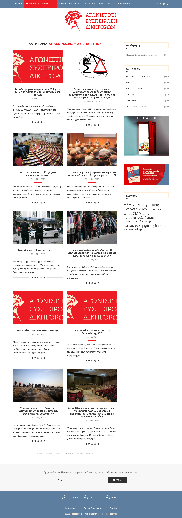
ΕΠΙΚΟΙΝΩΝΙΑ (124, 4)
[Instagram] (160, 4)
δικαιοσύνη (131, 221)
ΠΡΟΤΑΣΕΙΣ (147, 100)
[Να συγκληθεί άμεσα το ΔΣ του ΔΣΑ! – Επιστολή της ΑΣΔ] (92, 307)
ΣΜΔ (137, 213)
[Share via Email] (44, 122)
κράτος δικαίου (154, 226)
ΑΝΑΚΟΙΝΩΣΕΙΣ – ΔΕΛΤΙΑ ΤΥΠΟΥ (40, 4)
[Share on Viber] (41, 122)
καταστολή (133, 225)
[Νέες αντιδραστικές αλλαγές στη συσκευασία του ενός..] (38, 149)
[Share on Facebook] (32, 122)
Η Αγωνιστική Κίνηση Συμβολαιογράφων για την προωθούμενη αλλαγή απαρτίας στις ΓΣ (92, 174)
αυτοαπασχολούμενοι (139, 218)
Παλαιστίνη (128, 214)
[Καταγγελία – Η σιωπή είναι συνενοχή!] (38, 307)
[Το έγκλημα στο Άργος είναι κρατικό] (38, 227)
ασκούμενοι (145, 214)
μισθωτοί (128, 229)
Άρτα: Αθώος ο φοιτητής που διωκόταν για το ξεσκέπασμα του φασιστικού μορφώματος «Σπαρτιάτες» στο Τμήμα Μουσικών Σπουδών (92, 412)
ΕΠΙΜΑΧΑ (147, 94)
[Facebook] (157, 4)
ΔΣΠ (134, 205)
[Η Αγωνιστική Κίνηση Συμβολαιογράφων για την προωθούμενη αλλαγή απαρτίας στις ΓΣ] (92, 149)
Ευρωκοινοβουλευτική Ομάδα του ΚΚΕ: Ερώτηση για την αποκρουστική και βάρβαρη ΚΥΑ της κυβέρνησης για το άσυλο (92, 253)
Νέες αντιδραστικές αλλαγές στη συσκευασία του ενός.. (37, 174)
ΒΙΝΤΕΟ (111, 4)
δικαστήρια (146, 221)
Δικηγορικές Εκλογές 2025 (141, 207)
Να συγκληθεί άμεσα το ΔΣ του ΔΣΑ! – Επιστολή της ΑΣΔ (92, 332)
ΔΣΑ (127, 204)
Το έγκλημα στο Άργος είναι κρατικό (38, 250)
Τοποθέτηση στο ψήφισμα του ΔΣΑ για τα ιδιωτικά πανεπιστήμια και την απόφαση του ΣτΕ (38, 92)
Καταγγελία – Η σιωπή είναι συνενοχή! (38, 330)
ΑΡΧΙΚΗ (18, 4)
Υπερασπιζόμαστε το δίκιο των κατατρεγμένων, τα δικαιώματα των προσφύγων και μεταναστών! (38, 411)
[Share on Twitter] (35, 122)
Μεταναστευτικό (156, 209)
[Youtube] (164, 4)
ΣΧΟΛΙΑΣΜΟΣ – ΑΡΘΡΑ (94, 4)
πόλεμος (139, 229)
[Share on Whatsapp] (38, 122)
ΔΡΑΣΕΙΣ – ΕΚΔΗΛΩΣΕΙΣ (69, 4)
